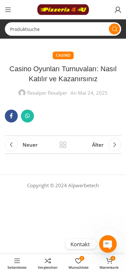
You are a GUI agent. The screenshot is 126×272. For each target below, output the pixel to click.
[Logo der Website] (63, 9)
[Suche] (114, 29)
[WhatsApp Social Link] (27, 116)
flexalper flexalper (47, 93)
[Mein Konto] (117, 9)
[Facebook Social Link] (11, 116)
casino (63, 55)
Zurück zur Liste (63, 144)
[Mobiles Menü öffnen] (8, 9)
